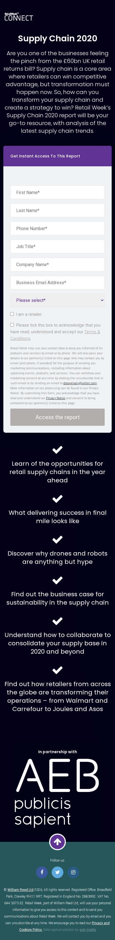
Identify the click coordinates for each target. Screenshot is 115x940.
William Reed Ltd (20, 890)
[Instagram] (73, 872)
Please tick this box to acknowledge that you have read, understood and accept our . (55, 332)
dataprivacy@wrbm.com (80, 383)
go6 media (88, 930)
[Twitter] (57, 872)
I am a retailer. (29, 314)
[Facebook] (42, 872)
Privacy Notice (55, 398)
